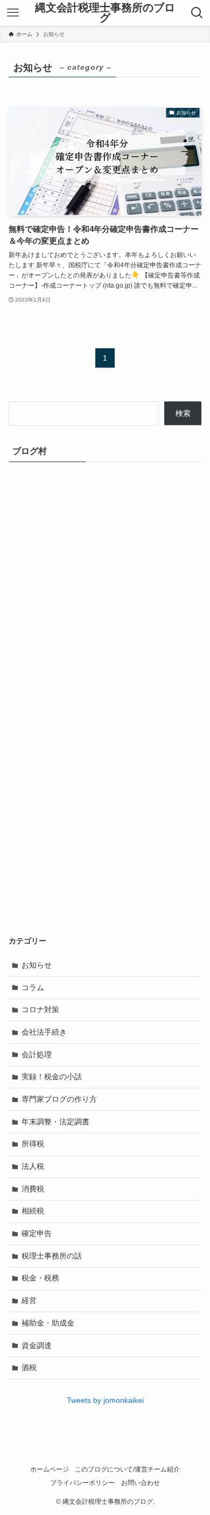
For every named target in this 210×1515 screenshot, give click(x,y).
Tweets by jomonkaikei (105, 1400)
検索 (183, 413)
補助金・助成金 (48, 1323)
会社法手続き (44, 1032)
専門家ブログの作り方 (59, 1099)
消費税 (33, 1188)
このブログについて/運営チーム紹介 (127, 1469)
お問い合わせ (140, 1482)
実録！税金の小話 (52, 1076)
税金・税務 (40, 1278)
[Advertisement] (105, 815)
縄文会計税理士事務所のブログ (105, 13)
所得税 (33, 1143)
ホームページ (49, 1469)
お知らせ (37, 965)
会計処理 (37, 1054)
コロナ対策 (40, 1009)
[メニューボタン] (13, 13)
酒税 (29, 1367)
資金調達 (37, 1345)
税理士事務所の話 (52, 1255)
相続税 (33, 1210)
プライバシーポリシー (82, 1482)
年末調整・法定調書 (55, 1121)
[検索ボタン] (197, 13)
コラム (33, 987)
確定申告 (37, 1233)
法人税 (33, 1166)
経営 (29, 1300)
